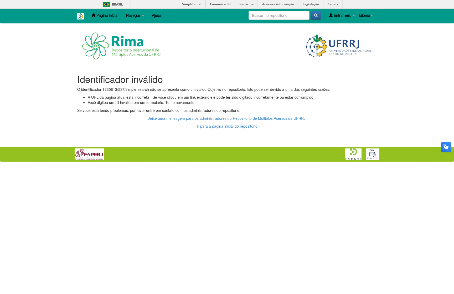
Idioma (364, 15)
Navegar (133, 15)
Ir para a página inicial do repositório (227, 126)
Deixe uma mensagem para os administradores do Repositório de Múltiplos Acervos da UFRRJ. (227, 118)
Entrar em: (342, 15)
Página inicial (106, 15)
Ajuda (156, 15)
